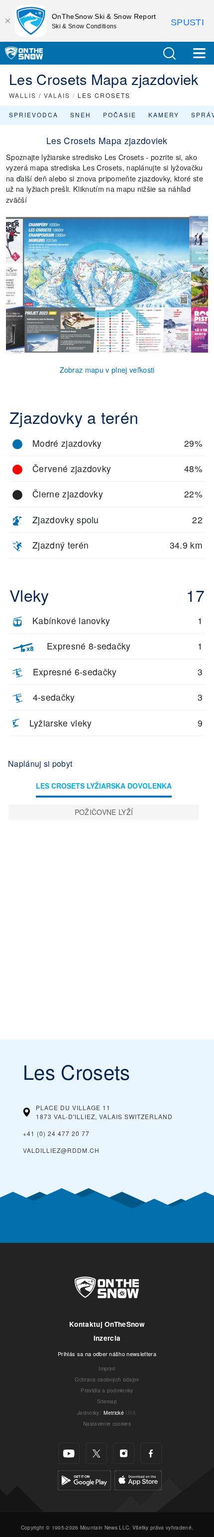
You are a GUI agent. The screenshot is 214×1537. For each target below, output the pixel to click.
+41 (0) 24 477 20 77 (56, 1133)
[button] (169, 53)
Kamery (163, 114)
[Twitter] (96, 1453)
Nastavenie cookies (107, 1423)
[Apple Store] (138, 1479)
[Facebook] (151, 1453)
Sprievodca (33, 114)
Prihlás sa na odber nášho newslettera (107, 1354)
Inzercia (107, 1338)
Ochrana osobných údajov (107, 1379)
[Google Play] (84, 1479)
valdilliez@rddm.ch (61, 1150)
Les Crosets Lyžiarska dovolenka (104, 786)
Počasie (119, 114)
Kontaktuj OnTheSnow (107, 1324)
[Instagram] (123, 1453)
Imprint (107, 1368)
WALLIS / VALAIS (39, 95)
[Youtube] (69, 1453)
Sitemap (107, 1401)
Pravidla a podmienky (107, 1390)
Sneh (80, 114)
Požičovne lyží (104, 812)
